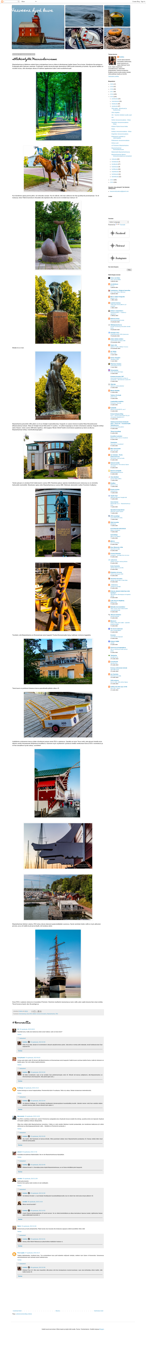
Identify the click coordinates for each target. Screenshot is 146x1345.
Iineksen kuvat (115, 318)
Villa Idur (113, 384)
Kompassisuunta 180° (117, 376)
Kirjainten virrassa (116, 572)
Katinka (25, 1042)
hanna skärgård (115, 358)
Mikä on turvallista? (115, 536)
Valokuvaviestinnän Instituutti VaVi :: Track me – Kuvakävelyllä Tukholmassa (120, 423)
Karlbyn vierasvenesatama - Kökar (121, 131)
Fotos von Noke (115, 278)
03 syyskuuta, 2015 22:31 (37, 1239)
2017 (112, 91)
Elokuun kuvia (114, 484)
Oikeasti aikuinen (116, 614)
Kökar (113, 129)
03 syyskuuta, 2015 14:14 (31, 1088)
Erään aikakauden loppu (117, 371)
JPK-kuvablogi (115, 516)
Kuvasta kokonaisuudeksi (117, 427)
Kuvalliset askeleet (116, 436)
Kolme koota (114, 396)
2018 (112, 89)
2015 (112, 96)
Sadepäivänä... (114, 491)
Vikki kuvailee (115, 522)
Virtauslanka (114, 370)
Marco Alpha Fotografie (118, 297)
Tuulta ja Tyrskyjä (116, 395)
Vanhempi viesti (98, 1311)
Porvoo (112, 285)
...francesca (114, 585)
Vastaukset (22, 1038)
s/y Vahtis (113, 351)
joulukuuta (115, 99)
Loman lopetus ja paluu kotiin (118, 340)
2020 (112, 84)
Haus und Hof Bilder (116, 279)
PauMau (113, 483)
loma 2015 (29, 1013)
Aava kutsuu (114, 502)
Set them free (114, 663)
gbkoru (113, 541)
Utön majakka (115, 112)
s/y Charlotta (114, 674)
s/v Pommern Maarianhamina (120, 145)
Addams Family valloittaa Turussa (119, 346)
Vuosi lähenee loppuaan (117, 636)
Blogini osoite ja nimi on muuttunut (119, 437)
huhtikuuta (115, 169)
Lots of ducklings (115, 542)
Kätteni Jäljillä (115, 641)
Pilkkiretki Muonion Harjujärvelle (119, 497)
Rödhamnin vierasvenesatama (120, 140)
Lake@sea (114, 560)
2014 (112, 180)
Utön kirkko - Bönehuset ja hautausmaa (119, 109)
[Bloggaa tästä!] (34, 1011)
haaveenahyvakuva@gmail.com (119, 191)
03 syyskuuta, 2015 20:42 (37, 1072)
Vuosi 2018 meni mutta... (117, 517)
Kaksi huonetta (115, 566)
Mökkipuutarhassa (116, 325)
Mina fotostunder (116, 448)
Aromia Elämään (116, 553)
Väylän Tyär (114, 496)
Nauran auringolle (116, 470)
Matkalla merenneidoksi (118, 607)
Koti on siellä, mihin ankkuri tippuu (119, 682)
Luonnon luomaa (116, 303)
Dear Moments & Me (117, 547)
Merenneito (20, 1116)
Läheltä (112, 643)
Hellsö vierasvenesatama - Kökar (121, 120)
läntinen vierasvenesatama (39, 1013)
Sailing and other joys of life (119, 686)
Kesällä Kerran (114, 657)
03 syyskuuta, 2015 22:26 (28, 1226)
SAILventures (115, 680)
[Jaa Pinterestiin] (41, 1011)
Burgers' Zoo (114, 298)
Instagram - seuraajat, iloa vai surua (120, 555)
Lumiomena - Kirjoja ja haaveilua (120, 290)
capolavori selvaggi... (116, 586)
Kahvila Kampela (115, 616)
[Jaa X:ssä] (36, 1011)
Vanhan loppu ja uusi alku (117, 567)
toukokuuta (115, 166)
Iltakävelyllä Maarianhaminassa (120, 152)
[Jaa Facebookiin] (39, 1011)
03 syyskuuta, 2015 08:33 (27, 1029)
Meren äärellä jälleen (116, 630)
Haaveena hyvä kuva (32, 11)
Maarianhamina (51, 1013)
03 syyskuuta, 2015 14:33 (32, 1116)
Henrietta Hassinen (116, 578)
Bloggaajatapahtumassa (117, 472)
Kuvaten (113, 635)
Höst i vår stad (114, 450)
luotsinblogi (114, 535)
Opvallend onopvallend (117, 510)
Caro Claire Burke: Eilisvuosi (118, 292)
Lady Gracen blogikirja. (118, 600)
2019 (112, 86)
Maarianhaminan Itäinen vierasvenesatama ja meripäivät (121, 155)
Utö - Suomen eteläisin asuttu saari (121, 115)
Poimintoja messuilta (116, 676)
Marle (19, 1226)
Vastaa (19, 1034)
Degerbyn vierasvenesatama (119, 134)
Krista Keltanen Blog (117, 414)
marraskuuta (115, 101)
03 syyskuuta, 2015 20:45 (37, 1136)
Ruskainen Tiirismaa (116, 403)
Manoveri (113, 621)
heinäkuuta (115, 161)
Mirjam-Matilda (115, 390)
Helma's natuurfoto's (117, 311)
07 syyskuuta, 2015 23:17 (32, 1253)
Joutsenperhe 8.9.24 (116, 365)
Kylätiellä (113, 408)
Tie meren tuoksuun (117, 629)
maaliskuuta (115, 171)
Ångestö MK (114, 602)
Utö (112, 117)
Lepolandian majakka (117, 401)
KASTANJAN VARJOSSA (118, 528)
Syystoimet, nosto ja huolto (117, 458)
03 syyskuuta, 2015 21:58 (30, 1178)
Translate (122, 225)
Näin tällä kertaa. (115, 669)
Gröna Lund (114, 143)
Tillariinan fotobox (116, 364)
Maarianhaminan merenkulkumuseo (117, 148)
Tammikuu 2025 (115, 359)
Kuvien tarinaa (115, 489)
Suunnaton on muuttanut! (117, 444)
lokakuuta (115, 104)
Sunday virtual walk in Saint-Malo (119, 580)
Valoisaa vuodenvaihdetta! (117, 386)
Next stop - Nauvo (115, 688)
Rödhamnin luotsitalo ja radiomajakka (118, 137)
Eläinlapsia (113, 524)
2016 (112, 94)
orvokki (19, 1178)
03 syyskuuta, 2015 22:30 (37, 1193)
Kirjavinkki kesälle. (115, 549)
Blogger (101, 1329)
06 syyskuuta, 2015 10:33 (35, 1201)
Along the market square (117, 511)
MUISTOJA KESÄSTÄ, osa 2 (118, 409)
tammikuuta (115, 176)
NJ (18, 1029)
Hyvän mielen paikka (116, 478)
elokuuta (114, 159)
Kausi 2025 (113, 353)
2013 (112, 182)
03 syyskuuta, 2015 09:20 (32, 1057)
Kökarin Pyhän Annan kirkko (119, 126)
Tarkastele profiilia (113, 76)
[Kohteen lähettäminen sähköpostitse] (32, 1011)
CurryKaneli (21, 1057)
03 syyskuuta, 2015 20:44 (37, 1100)
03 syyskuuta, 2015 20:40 (37, 1042)
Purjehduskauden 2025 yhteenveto (120, 334)
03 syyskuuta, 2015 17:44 (29, 1152)
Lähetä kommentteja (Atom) (24, 1314)
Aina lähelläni (115, 477)
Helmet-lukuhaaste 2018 (117, 574)
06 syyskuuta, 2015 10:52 (37, 1210)
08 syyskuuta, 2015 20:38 (37, 1267)
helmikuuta (115, 174)
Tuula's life (114, 345)
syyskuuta (115, 106)
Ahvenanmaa (22, 1013)
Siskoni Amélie (115, 463)
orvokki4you (114, 284)
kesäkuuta (115, 164)
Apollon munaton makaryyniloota (119, 561)
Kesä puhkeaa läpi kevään (117, 320)
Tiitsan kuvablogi (116, 431)
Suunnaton (114, 442)
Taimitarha (114, 655)
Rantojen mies (115, 332)
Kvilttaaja (20, 1088)
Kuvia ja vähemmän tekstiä (119, 668)
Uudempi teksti (17, 1311)
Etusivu (58, 1311)
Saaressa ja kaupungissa (118, 647)
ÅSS (57, 1013)
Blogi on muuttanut (115, 530)
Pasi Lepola (20, 1253)
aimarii (19, 1152)
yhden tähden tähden (117, 339)
